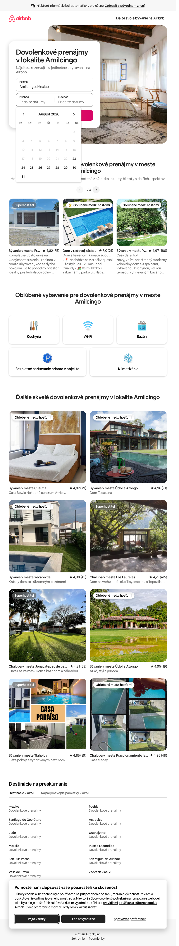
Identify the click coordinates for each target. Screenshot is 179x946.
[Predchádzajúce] (79, 189)
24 (23, 168)
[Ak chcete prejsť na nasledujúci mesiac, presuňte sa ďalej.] (73, 114)
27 (48, 168)
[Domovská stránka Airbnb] (20, 18)
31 (23, 177)
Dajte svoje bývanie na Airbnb (140, 18)
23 (74, 159)
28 (57, 168)
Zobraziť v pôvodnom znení (125, 6)
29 (65, 168)
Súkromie (78, 939)
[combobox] (54, 86)
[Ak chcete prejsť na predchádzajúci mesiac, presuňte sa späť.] (23, 114)
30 (74, 168)
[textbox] (35, 102)
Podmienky (97, 939)
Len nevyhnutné (83, 919)
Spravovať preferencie (130, 919)
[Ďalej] (96, 189)
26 (40, 168)
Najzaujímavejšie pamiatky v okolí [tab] (65, 793)
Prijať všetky (36, 919)
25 (31, 168)
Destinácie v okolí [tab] (21, 793)
